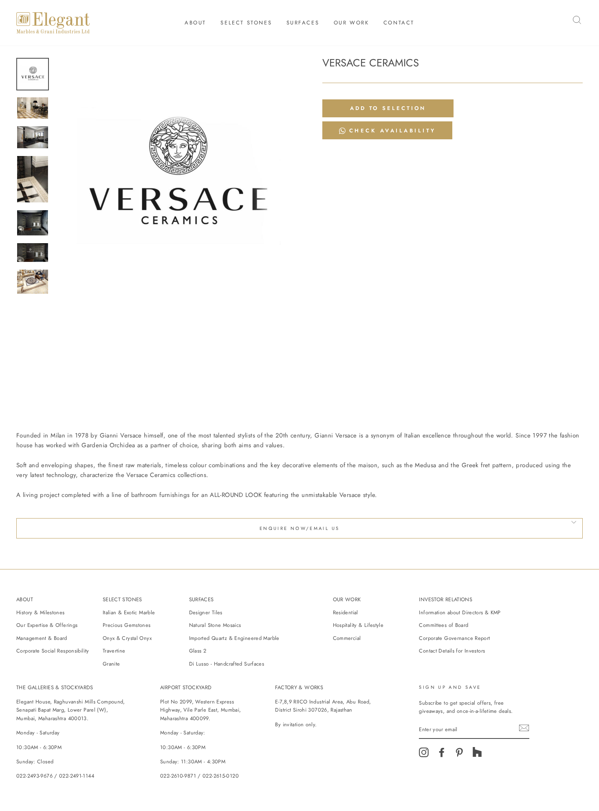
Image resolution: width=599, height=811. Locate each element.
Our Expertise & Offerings (46, 625)
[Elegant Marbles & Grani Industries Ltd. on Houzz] (477, 755)
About (195, 22)
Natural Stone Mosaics (215, 625)
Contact (398, 22)
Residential (345, 612)
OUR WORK (347, 599)
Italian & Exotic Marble (129, 612)
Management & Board (41, 638)
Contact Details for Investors (452, 651)
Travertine (114, 651)
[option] (175, 178)
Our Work (351, 22)
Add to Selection (388, 108)
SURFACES (201, 599)
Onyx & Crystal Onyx (127, 638)
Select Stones (246, 22)
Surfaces (302, 22)
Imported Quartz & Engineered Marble (234, 638)
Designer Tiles (205, 612)
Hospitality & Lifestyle (358, 625)
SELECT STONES (122, 599)
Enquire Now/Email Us (300, 528)
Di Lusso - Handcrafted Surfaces (226, 664)
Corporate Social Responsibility (52, 651)
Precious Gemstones (127, 625)
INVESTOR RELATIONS (445, 599)
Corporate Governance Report (454, 638)
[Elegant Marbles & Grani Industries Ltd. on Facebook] (442, 755)
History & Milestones (40, 612)
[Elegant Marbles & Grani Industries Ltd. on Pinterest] (459, 755)
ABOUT (24, 599)
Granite (111, 664)
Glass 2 (198, 651)
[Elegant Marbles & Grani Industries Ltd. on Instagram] (424, 755)
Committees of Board (443, 625)
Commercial (347, 638)
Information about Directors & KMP (459, 612)
